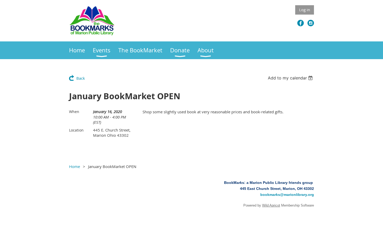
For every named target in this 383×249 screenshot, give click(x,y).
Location (76, 130)
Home (74, 166)
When (74, 111)
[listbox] (291, 78)
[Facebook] (300, 23)
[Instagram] (310, 23)
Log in (304, 9)
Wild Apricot (271, 205)
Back (80, 78)
